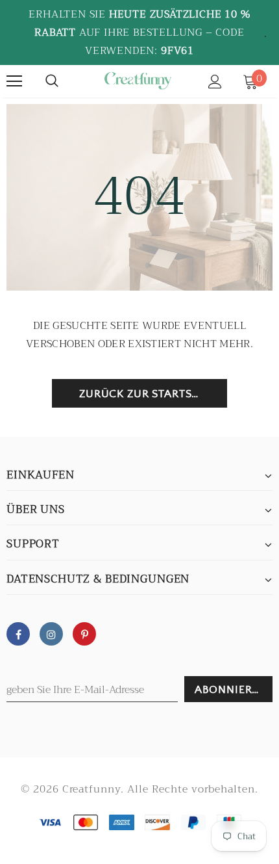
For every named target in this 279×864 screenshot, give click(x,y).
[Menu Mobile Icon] (14, 81)
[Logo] (138, 81)
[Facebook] (18, 634)
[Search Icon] (51, 81)
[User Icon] (215, 81)
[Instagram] (51, 634)
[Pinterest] (84, 634)
